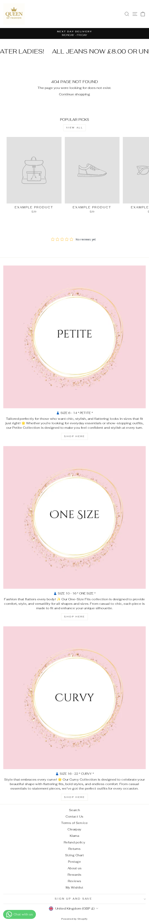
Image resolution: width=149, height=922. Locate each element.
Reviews (74, 881)
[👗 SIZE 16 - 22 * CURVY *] (74, 697)
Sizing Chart (74, 855)
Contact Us (74, 816)
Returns (74, 849)
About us (74, 868)
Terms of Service (74, 823)
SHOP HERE (74, 436)
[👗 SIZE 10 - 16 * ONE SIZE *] (74, 517)
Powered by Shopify (74, 918)
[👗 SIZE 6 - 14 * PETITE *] (74, 337)
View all (74, 127)
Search (74, 810)
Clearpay (74, 829)
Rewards (74, 874)
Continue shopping (74, 94)
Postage (74, 861)
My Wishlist (74, 887)
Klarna (74, 836)
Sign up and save (73, 898)
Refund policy (74, 842)
